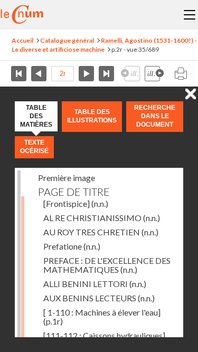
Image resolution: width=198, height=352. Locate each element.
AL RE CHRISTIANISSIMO (101, 218)
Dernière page (106, 73)
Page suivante (86, 73)
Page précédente (38, 73)
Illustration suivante (154, 73)
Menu (189, 14)
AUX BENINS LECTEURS (99, 298)
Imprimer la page (180, 73)
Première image (66, 178)
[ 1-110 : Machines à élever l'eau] (102, 316)
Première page (18, 73)
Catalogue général (67, 40)
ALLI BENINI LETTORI (94, 284)
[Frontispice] (75, 203)
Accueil (22, 40)
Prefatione (71, 246)
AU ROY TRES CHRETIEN (100, 232)
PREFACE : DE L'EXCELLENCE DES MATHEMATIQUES (107, 264)
